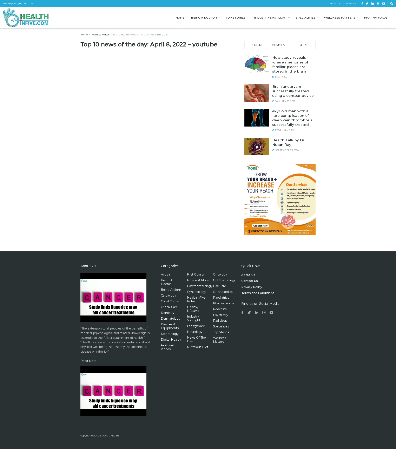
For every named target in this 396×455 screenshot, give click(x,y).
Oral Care (219, 286)
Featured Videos (100, 34)
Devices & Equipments (170, 326)
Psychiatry (220, 315)
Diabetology (170, 334)
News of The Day (196, 339)
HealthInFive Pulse (196, 299)
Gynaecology (196, 292)
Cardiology (168, 295)
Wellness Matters (339, 17)
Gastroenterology (199, 286)
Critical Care (169, 307)
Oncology (220, 274)
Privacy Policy (251, 287)
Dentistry (167, 313)
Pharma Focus (376, 17)
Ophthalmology (224, 280)
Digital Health (171, 339)
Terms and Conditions (257, 293)
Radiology (220, 320)
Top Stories (235, 17)
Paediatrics (221, 297)
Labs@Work (196, 326)
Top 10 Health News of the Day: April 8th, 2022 (140, 34)
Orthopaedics (222, 292)
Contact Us (349, 3)
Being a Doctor (204, 17)
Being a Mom (171, 290)
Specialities (305, 17)
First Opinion (196, 274)
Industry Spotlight (270, 17)
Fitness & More (198, 280)
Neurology (194, 332)
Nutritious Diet (197, 347)
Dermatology (170, 318)
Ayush (165, 274)
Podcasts (219, 309)
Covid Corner (170, 301)
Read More (88, 361)
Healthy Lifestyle (193, 309)
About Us (335, 3)
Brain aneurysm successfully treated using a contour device (293, 91)
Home (180, 17)
